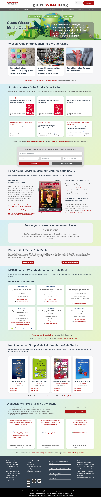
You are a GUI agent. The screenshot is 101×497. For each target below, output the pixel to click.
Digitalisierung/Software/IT (16, 420)
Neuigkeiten (68, 396)
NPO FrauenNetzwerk (50, 299)
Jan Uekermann (57, 383)
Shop (61, 10)
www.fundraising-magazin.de (34, 471)
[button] (10, 234)
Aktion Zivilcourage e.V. (79, 319)
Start (9, 10)
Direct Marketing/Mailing (54, 420)
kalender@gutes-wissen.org (67, 338)
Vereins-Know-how (22, 299)
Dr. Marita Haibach (64, 383)
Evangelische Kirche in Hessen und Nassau (79, 301)
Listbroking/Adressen (55, 422)
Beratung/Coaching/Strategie (80, 420)
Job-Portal (26, 10)
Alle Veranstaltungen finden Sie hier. (41, 335)
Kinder (50, 122)
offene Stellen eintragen (60, 141)
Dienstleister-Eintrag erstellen (74, 453)
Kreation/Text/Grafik (13, 422)
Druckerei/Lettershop (45, 422)
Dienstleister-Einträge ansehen (40, 453)
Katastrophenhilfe (86, 122)
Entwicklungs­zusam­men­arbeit (16, 122)
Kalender (80, 10)
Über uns (90, 10)
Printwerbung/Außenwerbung (50, 424)
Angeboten (47, 396)
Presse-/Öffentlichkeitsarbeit (80, 424)
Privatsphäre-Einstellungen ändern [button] (35, 495)
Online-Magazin (52, 16)
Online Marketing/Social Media (25, 422)
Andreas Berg (39, 383)
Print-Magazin (34, 16)
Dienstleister (70, 10)
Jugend (46, 122)
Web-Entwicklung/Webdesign (21, 424)
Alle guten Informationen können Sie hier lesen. (41, 80)
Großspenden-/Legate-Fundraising (80, 422)
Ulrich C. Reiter (18, 383)
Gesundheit (40, 122)
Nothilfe (12, 124)
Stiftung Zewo (50, 321)
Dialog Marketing (44, 420)
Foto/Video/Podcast (27, 420)
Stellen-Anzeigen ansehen (35, 141)
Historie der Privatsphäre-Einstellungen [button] (52, 495)
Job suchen (34, 163)
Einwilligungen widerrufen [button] (67, 495)
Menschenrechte (28, 122)
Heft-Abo (68, 16)
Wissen (17, 10)
